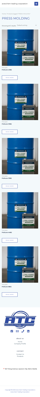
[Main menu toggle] (36, 4)
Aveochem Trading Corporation (15, 4)
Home (4, 14)
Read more (10, 77)
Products (20, 356)
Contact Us (20, 354)
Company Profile (20, 344)
